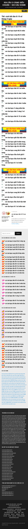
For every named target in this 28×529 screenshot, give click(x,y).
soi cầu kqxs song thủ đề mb (7, 462)
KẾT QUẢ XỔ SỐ (7, 514)
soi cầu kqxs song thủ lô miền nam (15, 325)
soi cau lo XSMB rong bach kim (15, 391)
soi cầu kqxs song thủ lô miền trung (15, 357)
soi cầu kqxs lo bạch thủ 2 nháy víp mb (9, 453)
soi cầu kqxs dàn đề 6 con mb (7, 459)
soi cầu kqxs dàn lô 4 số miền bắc (14, 270)
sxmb (5, 400)
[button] (24, 11)
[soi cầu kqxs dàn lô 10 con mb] (6, 213)
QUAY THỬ (14, 515)
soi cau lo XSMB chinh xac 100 (13, 429)
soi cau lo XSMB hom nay (15, 389)
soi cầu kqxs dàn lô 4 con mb (7, 467)
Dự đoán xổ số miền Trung (7, 426)
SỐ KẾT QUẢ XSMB (20, 515)
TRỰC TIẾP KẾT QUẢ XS (8, 512)
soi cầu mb (6, 396)
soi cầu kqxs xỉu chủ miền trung (14, 344)
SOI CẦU (22, 514)
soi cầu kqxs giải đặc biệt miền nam (15, 314)
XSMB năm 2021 (21, 440)
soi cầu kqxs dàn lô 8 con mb (7, 476)
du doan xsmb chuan (10, 376)
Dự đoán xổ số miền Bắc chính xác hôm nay (12, 381)
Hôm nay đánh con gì (12, 386)
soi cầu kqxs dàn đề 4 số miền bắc (15, 261)
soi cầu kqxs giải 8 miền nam (14, 182)
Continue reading (16, 223)
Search (18, 233)
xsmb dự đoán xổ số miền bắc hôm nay (14, 400)
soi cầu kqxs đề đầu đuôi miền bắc (15, 303)
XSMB (15, 512)
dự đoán (16, 376)
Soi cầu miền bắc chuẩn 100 (5, 221)
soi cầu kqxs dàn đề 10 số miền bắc (15, 268)
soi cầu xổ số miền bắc (12, 399)
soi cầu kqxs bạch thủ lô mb (7, 470)
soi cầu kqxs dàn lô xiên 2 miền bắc (15, 283)
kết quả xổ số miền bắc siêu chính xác (11, 428)
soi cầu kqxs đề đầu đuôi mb (7, 449)
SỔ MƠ (9, 515)
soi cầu (3, 490)
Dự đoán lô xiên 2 (17, 378)
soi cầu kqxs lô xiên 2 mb (6, 465)
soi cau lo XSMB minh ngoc (12, 431)
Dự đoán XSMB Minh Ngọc (12, 380)
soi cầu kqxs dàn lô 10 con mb (7, 454)
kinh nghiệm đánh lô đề (6, 487)
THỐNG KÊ (18, 514)
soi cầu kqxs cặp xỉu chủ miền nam (15, 322)
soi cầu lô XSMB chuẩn (14, 435)
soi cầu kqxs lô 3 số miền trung (14, 367)
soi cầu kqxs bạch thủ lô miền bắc (15, 245)
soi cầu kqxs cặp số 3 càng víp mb (8, 456)
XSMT (10, 402)
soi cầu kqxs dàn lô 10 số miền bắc (15, 300)
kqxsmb (18, 386)
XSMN (7, 402)
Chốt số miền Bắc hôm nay (8, 375)
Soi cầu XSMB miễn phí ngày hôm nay (16, 436)
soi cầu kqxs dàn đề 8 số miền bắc (15, 266)
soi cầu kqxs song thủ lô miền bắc (15, 247)
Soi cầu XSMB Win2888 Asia (17, 438)
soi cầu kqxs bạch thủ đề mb (7, 460)
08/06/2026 (15, 211)
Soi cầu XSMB (12, 396)
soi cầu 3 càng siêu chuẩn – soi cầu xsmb (14, 504)
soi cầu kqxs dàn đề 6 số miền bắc (15, 264)
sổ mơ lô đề (4, 488)
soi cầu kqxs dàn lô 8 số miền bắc (14, 280)
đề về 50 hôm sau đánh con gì (9, 403)
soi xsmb (19, 439)
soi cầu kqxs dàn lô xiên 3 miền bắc (15, 286)
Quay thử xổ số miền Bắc (16, 388)
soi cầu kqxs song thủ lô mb (7, 457)
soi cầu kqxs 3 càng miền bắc (15, 108)
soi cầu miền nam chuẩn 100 (7, 493)
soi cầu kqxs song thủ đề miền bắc (15, 259)
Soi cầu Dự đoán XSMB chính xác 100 (15, 392)
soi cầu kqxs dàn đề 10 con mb (7, 473)
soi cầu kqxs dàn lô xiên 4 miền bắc (15, 289)
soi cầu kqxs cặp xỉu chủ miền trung (15, 355)
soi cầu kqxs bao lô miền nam (15, 185)
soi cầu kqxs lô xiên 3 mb (6, 479)
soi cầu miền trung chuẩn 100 (7, 495)
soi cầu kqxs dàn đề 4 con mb (7, 451)
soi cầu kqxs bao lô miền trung (15, 144)
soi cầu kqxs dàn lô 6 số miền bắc (14, 273)
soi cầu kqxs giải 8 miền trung (15, 142)
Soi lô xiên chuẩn (20, 399)
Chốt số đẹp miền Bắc (18, 375)
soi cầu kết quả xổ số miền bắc (17, 433)
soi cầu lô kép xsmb (15, 394)
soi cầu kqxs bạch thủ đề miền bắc (15, 257)
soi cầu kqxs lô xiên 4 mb (6, 468)
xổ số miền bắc (14, 402)
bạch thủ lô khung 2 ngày (14, 517)
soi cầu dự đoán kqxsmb (14, 432)
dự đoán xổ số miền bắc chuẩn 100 (6, 217)
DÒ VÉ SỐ (5, 515)
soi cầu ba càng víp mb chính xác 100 (8, 471)
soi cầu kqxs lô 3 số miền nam (15, 206)
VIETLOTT (13, 514)
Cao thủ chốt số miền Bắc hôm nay (9, 373)
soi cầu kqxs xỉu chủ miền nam (15, 175)
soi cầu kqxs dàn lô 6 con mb (7, 474)
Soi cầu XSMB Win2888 (12, 397)
